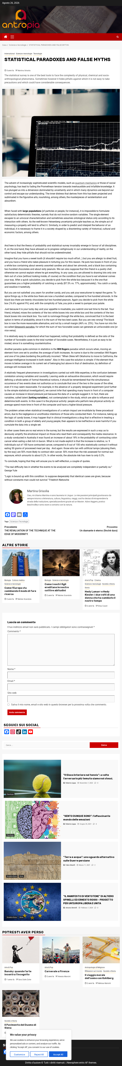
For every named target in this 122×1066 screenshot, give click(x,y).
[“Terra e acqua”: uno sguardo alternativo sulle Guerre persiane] (32, 861)
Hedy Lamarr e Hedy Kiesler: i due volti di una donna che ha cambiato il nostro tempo (100, 596)
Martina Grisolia (24, 71)
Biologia (7, 580)
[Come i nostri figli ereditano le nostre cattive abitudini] (61, 562)
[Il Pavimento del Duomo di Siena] (20, 1003)
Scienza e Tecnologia (19, 521)
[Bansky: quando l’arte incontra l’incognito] (20, 950)
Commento (14, 631)
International (9, 54)
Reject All (39, 1054)
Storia (87, 588)
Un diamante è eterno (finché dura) (99, 529)
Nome (11, 669)
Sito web (12, 692)
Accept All (58, 1054)
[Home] (5, 37)
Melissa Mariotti (104, 983)
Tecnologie (37, 54)
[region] (38, 1045)
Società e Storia (108, 584)
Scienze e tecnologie (24, 54)
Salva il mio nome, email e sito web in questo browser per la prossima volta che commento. (59, 704)
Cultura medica (18, 580)
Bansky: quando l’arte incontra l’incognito (17, 973)
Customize (19, 1054)
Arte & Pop (89, 580)
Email (11, 681)
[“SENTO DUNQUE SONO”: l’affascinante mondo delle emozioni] (32, 820)
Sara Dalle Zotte (24, 980)
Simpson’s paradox (24, 326)
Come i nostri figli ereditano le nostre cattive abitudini (57, 587)
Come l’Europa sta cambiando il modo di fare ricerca (20, 591)
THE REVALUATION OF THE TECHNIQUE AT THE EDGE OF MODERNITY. (29, 531)
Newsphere (73, 1062)
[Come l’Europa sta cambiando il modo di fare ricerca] (20, 562)
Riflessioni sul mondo (93, 971)
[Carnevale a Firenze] (61, 950)
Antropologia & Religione (95, 967)
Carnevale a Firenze (57, 971)
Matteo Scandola (24, 599)
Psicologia (10, 794)
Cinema (97, 580)
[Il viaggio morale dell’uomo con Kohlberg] (101, 950)
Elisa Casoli (102, 606)
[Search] (117, 37)
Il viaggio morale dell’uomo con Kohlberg (99, 977)
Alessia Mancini (64, 976)
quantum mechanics (86, 183)
